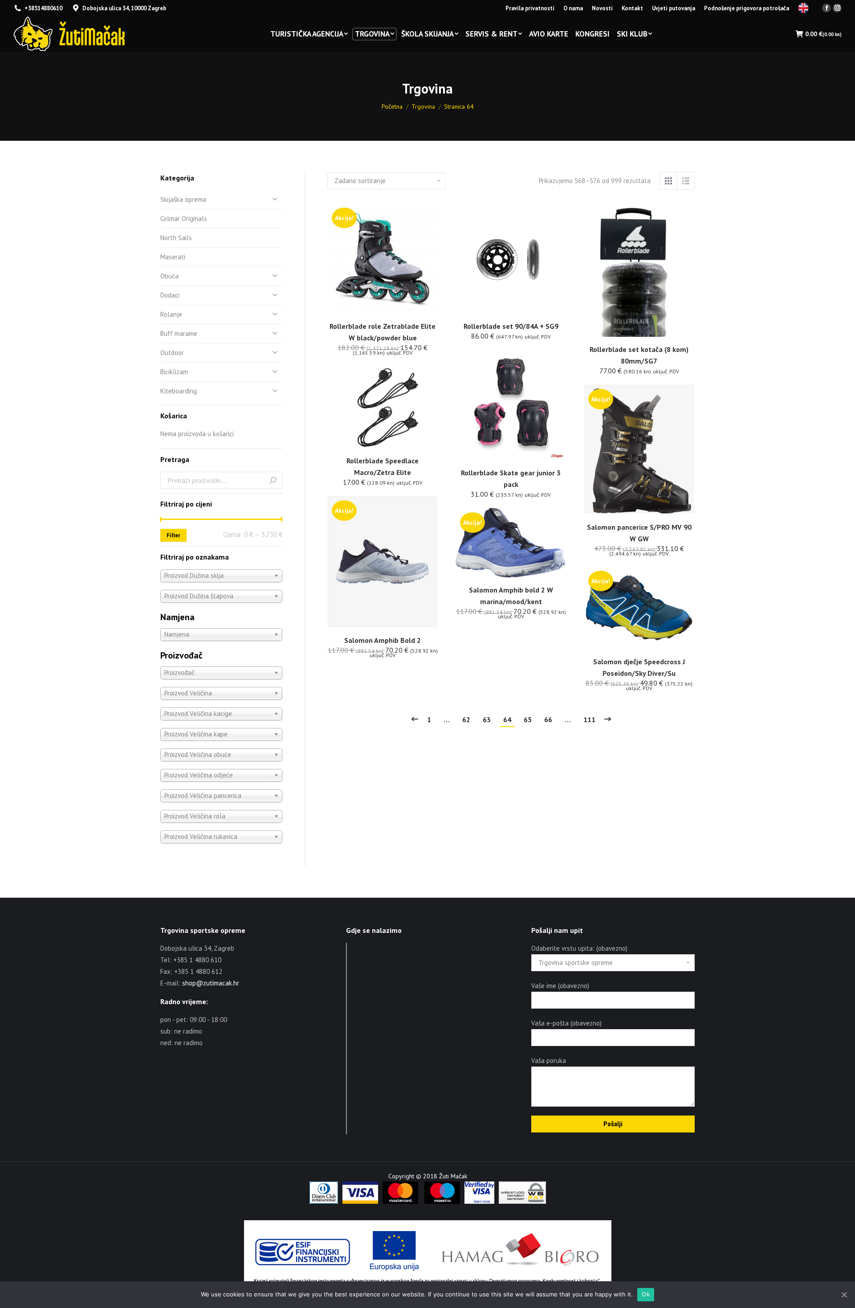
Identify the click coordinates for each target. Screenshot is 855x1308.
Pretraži (273, 480)
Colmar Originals (183, 218)
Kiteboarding (178, 391)
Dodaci (169, 295)
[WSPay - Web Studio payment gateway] (522, 1202)
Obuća (169, 276)
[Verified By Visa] (479, 1202)
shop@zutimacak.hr (210, 983)
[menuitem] (529, 8)
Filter (173, 535)
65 (528, 719)
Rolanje (171, 314)
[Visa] (360, 1202)
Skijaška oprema (183, 199)
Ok (646, 1294)
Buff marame (178, 333)
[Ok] (843, 1294)
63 (487, 719)
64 (507, 719)
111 (589, 719)
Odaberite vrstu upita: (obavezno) (579, 948)
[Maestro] (442, 1202)
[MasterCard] (400, 1202)
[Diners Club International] (323, 1202)
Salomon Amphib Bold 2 (382, 640)
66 (548, 719)
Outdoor (172, 352)
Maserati (172, 257)
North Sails (176, 237)
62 (466, 719)
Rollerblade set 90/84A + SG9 (511, 326)
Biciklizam (174, 372)
